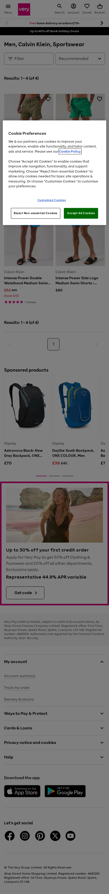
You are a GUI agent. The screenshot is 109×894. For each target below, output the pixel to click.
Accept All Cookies (81, 213)
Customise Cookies (52, 200)
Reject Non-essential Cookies (36, 213)
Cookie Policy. (70, 151)
